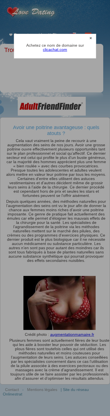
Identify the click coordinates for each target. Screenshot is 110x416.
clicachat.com (55, 49)
